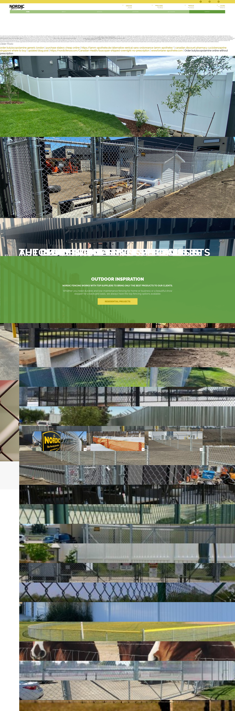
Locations (135, 11)
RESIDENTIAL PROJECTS (117, 301)
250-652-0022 (222, 8)
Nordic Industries (160, 6)
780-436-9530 (191, 8)
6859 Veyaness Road (221, 6)
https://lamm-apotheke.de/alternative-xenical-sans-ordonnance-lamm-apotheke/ (127, 47)
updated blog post (38, 50)
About (64, 11)
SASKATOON (129, 5)
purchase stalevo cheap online (63, 47)
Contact (207, 11)
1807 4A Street (191, 6)
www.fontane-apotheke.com (167, 50)
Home (27, 11)
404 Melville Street (129, 6)
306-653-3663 (129, 8)
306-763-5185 (160, 8)
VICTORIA (222, 5)
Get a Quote (171, 11)
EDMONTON (191, 5)
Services (99, 11)
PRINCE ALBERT (159, 5)
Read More (59, 441)
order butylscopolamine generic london (22, 47)
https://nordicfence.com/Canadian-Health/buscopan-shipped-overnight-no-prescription (99, 50)
